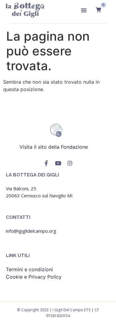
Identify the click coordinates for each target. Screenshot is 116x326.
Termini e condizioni (29, 269)
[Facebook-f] (46, 163)
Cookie (14, 277)
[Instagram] (70, 163)
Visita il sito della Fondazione (55, 147)
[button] (83, 10)
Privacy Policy (45, 277)
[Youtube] (58, 163)
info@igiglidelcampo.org (31, 231)
